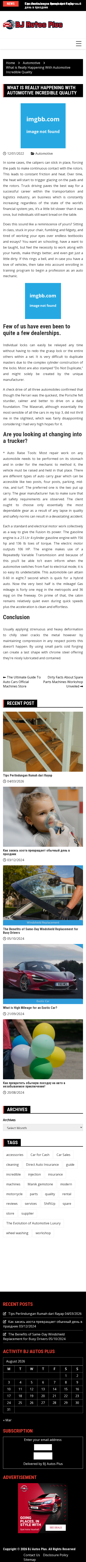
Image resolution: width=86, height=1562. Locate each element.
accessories (14, 1155)
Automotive (44, 153)
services (31, 1203)
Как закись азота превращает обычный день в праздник (53, 5)
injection (34, 1174)
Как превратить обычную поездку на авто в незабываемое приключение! (34, 1084)
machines (13, 1184)
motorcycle (14, 1194)
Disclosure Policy (55, 1555)
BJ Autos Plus (53, 1464)
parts (34, 1194)
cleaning (12, 1164)
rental (66, 1194)
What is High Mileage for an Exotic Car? (30, 1008)
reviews (12, 1203)
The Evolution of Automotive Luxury (33, 1223)
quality (50, 1194)
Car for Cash (40, 1155)
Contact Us (32, 1555)
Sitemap (30, 1559)
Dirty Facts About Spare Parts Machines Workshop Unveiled (63, 682)
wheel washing (17, 1233)
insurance (55, 1174)
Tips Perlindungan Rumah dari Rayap (27, 775)
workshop (43, 1233)
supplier (27, 1213)
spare (67, 1203)
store (10, 1213)
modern (66, 1184)
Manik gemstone (40, 1184)
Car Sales (63, 1155)
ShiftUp (49, 1203)
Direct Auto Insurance (42, 1164)
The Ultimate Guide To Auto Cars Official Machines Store (22, 682)
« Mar (7, 1420)
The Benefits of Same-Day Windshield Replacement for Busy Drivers (40, 931)
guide (70, 1164)
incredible (13, 1174)
